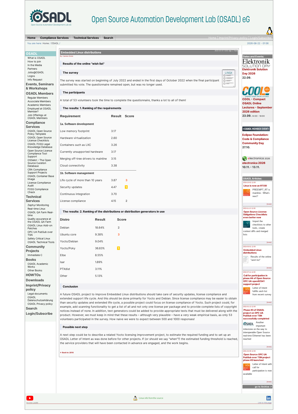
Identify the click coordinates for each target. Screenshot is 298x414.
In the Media (35, 65)
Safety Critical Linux (39, 238)
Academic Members (39, 104)
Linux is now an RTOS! (255, 185)
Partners (32, 68)
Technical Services (33, 199)
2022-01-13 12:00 (249, 306)
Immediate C (35, 255)
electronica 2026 (253, 163)
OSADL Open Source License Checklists (40, 139)
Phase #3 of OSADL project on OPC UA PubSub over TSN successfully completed (256, 314)
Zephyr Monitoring (38, 205)
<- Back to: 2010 (67, 352)
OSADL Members (39, 93)
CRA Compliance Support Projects (37, 171)
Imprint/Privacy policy (233, 37)
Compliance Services (35, 124)
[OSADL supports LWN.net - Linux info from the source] (149, 399)
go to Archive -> (263, 386)
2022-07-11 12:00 (249, 272)
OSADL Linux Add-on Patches (40, 227)
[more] (269, 204)
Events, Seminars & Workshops (40, 86)
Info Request (35, 79)
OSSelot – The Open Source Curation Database (39, 163)
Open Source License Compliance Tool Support (40, 153)
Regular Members (38, 97)
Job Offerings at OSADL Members (38, 116)
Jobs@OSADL (36, 72)
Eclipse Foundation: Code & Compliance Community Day (255, 139)
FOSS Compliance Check (38, 191)
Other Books (35, 270)
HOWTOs (33, 275)
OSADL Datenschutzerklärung (40, 299)
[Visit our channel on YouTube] (29, 400)
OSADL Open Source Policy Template (40, 132)
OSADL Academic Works (38, 265)
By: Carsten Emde (66, 56)
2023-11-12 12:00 (249, 208)
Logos (31, 75)
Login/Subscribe (260, 37)
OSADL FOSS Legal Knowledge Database (40, 145)
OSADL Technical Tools (41, 242)
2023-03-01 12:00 (249, 247)
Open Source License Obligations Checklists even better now (255, 214)
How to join (34, 61)
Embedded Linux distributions (252, 251)
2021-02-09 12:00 (249, 351)
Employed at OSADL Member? (39, 110)
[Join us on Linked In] (269, 401)
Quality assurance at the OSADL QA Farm (39, 220)
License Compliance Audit (39, 184)
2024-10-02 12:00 (249, 182)
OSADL (55, 43)
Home (212, 37)
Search (31, 308)
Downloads (35, 280)
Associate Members (39, 101)
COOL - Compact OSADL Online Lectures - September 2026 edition (257, 105)
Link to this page (265, 403)
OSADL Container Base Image (41, 177)
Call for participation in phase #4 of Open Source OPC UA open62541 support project (257, 279)
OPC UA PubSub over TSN (40, 233)
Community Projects (35, 249)
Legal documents (38, 293)
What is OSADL (36, 57)
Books (31, 260)
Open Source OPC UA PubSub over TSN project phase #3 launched (256, 357)
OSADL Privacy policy (40, 303)
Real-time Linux (36, 208)
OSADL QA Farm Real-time (40, 214)
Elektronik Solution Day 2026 (255, 71)
